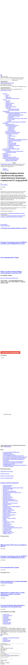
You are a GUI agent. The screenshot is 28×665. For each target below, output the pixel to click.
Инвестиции (8, 97)
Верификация (6, 111)
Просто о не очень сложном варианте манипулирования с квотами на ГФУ (11, 272)
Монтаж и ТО (11, 128)
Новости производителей (8, 510)
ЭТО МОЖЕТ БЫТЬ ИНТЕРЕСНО (9, 228)
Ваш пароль (15, 80)
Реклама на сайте (7, 154)
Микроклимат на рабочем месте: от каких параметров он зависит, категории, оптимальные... (13, 594)
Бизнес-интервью (7, 486)
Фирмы (17, 482)
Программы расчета (10, 124)
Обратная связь (6, 641)
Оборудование (11, 482)
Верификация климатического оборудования (16, 121)
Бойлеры (10, 141)
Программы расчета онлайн (7, 471)
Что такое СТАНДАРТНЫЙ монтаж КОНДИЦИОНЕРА (11, 453)
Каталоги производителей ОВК (13, 132)
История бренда (6, 494)
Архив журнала (6, 150)
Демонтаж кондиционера (8, 454)
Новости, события (7, 511)
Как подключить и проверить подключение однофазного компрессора (12, 463)
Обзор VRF (8, 107)
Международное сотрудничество (10, 503)
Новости (5, 93)
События (8, 101)
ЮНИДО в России (7, 533)
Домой (2, 164)
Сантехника (11, 147)
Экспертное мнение (7, 531)
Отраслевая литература (11, 131)
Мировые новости (7, 504)
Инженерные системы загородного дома (12, 492)
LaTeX (8, 655)
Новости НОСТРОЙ (7, 508)
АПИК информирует (8, 485)
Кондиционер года (7, 498)
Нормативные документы (14, 116)
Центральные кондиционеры (14, 140)
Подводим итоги (7, 515)
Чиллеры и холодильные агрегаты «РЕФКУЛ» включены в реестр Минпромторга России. (14, 242)
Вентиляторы (11, 130)
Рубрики (3, 482)
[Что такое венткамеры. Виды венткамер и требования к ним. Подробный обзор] (4, 602)
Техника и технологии (11, 106)
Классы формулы (4, 654)
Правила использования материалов (11, 637)
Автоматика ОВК (12, 144)
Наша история (9, 105)
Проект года (6, 517)
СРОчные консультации (8, 526)
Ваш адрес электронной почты (19, 86)
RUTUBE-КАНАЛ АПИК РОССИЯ (11, 148)
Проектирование (12, 126)
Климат (7, 94)
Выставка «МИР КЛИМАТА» (9, 491)
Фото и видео (11, 119)
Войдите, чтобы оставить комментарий (9, 278)
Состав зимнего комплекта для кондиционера (13, 461)
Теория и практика (10, 103)
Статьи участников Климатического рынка (12, 527)
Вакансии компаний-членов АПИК (11, 158)
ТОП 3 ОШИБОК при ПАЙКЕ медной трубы (13, 455)
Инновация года (6, 493)
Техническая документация (12, 133)
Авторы (6, 482)
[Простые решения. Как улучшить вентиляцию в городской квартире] (4, 578)
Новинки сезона (6, 507)
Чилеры (10, 134)
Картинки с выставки (8, 497)
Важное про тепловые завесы (7, 475)
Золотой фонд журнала (11, 152)
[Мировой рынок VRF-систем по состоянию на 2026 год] (4, 542)
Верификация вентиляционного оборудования (16, 112)
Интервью (8, 100)
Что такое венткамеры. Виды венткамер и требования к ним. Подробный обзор (12, 606)
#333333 (2, 651)
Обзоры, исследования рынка (9, 512)
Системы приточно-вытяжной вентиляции (17, 139)
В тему (9, 120)
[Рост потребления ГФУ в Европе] (8, 255)
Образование (9, 104)
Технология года (7, 530)
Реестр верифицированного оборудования (17, 118)
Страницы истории (7, 528)
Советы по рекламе (7, 524)
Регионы (5, 520)
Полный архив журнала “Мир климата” (14, 151)
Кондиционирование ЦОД (9, 499)
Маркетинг (5, 153)
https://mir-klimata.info (5, 225)
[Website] (1, 75)
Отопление (10, 146)
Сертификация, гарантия (8, 521)
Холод (7, 96)
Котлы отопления (12, 143)
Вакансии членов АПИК (11, 160)
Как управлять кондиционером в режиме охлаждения (15, 456)
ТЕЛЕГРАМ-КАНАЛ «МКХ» (9, 157)
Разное (4, 519)
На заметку (5, 505)
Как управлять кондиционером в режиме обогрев (14, 458)
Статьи (4, 99)
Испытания (10, 117)
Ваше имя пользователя (18, 78)
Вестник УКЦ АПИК (8, 488)
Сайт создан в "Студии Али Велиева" (15, 643)
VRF (9, 137)
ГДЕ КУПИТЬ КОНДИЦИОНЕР (10, 352)
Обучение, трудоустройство (9, 514)
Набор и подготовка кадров (12, 159)
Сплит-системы (11, 136)
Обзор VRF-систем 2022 (13, 110)
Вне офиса (5, 490)
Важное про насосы (5, 473)
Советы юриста (6, 525)
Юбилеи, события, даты (8, 532)
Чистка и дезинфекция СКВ (7, 478)
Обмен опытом (6, 513)
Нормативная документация (12, 125)
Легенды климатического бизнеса (10, 500)
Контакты (5, 638)
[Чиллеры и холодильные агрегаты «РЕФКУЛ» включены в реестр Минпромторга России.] (8, 239)
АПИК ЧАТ (5, 155)
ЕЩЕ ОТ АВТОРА (22, 228)
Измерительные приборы (14, 145)
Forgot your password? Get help (7, 82)
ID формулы (3, 652)
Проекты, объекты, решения (9, 518)
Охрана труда (11, 127)
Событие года (6, 522)
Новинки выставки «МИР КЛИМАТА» (12, 506)
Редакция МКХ (4, 184)
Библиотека (5, 123)
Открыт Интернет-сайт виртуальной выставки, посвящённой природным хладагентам (13, 216)
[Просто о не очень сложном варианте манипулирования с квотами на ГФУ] (8, 268)
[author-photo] (4, 223)
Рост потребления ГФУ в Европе (10, 257)
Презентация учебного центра (12, 98)
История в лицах (7, 495)
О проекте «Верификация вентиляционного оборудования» (15, 114)
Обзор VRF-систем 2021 (13, 109)
